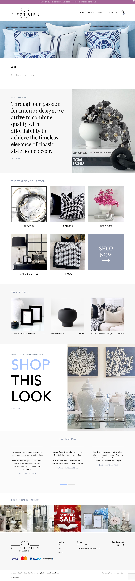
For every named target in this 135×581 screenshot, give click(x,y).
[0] (122, 12)
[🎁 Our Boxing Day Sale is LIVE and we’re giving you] (67, 518)
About (100, 13)
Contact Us (112, 13)
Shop (90, 13)
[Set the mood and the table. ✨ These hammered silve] (40, 518)
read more (15, 159)
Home (82, 13)
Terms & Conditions (52, 573)
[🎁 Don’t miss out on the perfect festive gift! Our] (94, 518)
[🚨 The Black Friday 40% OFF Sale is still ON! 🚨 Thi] (121, 518)
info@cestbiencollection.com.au (89, 548)
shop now (15, 409)
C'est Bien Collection (116, 573)
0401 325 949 (83, 545)
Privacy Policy (15, 577)
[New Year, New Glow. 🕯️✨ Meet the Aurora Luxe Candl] (13, 518)
